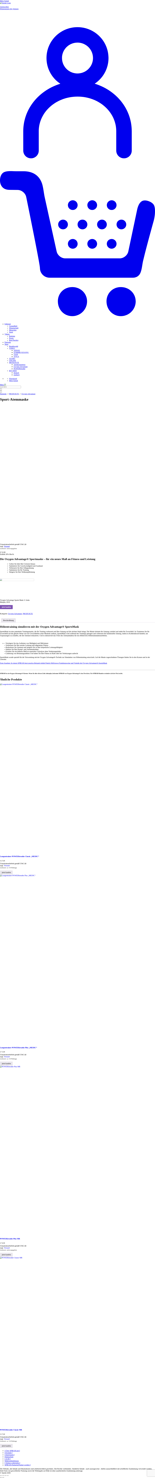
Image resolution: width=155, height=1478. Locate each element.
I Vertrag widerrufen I (12, 1463)
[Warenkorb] (77, 320)
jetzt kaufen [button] (6, 872)
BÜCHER (13, 371)
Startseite (3, 394)
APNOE (17, 350)
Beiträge (12, 336)
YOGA (16, 356)
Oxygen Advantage (21, 367)
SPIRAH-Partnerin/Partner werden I (18, 1465)
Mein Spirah (13, 381)
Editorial (8, 324)
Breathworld (13, 346)
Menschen (12, 330)
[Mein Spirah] (77, 165)
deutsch (16, 373)
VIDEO (12, 348)
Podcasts (8, 342)
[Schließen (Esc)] (1, 1475)
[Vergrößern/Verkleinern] (8, 1475)
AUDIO (12, 359)
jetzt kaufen (6, 607)
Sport (11, 332)
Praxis (11, 338)
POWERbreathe (19, 369)
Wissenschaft (13, 328)
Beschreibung (8, 620)
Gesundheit (13, 326)
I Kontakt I (8, 1453)
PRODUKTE (14, 363)
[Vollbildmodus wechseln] (5, 1475)
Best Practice (13, 340)
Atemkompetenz (19, 365)
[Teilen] (3, 1475)
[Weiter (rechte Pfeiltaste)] (3, 1477)
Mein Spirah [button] (4, 1)
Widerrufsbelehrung (12, 1461)
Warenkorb (13, 379)
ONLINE (12, 361)
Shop (6, 344)
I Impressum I (9, 1455)
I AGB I (7, 1459)
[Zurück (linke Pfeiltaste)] (1, 1477)
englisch (17, 375)
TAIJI (16, 354)
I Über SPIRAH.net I (12, 1451)
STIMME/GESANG (21, 352)
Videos (7, 334)
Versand (7, 546)
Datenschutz (9, 1457)
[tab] (8, 620)
